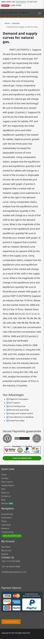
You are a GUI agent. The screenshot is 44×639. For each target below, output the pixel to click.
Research (5, 528)
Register (4, 554)
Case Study (6, 525)
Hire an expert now (12, 536)
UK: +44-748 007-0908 (10, 566)
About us (5, 492)
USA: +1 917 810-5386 (10, 561)
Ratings (6, 503)
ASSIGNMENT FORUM (15, 13)
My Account (6, 550)
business (16, 23)
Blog (3, 500)
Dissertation (6, 517)
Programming (7, 532)
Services (4, 478)
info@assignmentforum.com (14, 572)
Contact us (5, 496)
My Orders (5, 547)
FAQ (3, 489)
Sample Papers (7, 485)
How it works (7, 482)
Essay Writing (7, 514)
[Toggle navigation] (40, 13)
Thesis (4, 521)
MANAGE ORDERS (11, 622)
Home (7, 23)
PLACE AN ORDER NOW (22, 458)
